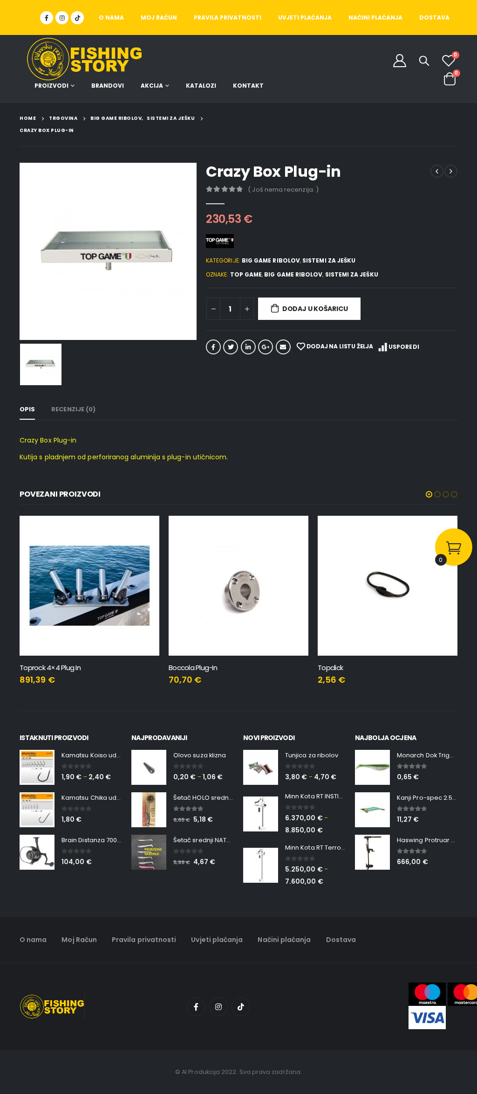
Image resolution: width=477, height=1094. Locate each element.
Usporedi (403, 347)
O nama (111, 17)
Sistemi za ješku (328, 260)
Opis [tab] (27, 409)
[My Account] (400, 60)
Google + (265, 346)
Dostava (434, 17)
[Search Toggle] (424, 60)
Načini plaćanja (375, 17)
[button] (429, 494)
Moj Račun (159, 17)
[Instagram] (61, 17)
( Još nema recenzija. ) (283, 189)
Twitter (230, 346)
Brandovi (107, 86)
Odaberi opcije (144, 531)
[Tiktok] (77, 17)
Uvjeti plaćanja (305, 17)
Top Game (246, 274)
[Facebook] (46, 17)
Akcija (152, 86)
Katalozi (201, 86)
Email (283, 346)
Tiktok (241, 1006)
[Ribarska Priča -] (84, 59)
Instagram (218, 1006)
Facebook (213, 346)
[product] (89, 586)
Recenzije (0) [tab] (73, 409)
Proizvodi (51, 86)
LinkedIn (248, 346)
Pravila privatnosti (227, 17)
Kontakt (248, 86)
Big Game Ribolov (271, 260)
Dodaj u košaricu (315, 308)
